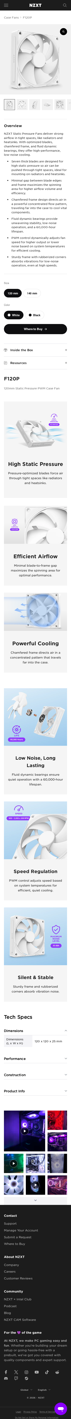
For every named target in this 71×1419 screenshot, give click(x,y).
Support (10, 1223)
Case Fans (11, 17)
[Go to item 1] (9, 104)
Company (11, 1265)
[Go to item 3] (34, 104)
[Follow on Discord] (6, 1378)
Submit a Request (17, 1237)
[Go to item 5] (59, 104)
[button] (24, 1131)
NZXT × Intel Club (18, 1299)
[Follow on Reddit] (57, 1372)
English (42, 1389)
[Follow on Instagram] (26, 1372)
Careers (10, 1271)
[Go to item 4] (47, 104)
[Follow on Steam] (26, 1378)
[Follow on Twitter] (16, 1372)
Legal (18, 1411)
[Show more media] (35, 1201)
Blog (7, 1313)
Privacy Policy (30, 1411)
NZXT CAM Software (20, 1319)
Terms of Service (47, 1411)
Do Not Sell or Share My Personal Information (36, 1417)
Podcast (10, 1306)
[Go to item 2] (22, 104)
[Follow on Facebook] (6, 1372)
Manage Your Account (21, 1230)
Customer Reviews (18, 1278)
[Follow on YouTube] (37, 1372)
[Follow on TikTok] (47, 1372)
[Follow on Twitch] (16, 1378)
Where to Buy (14, 1243)
